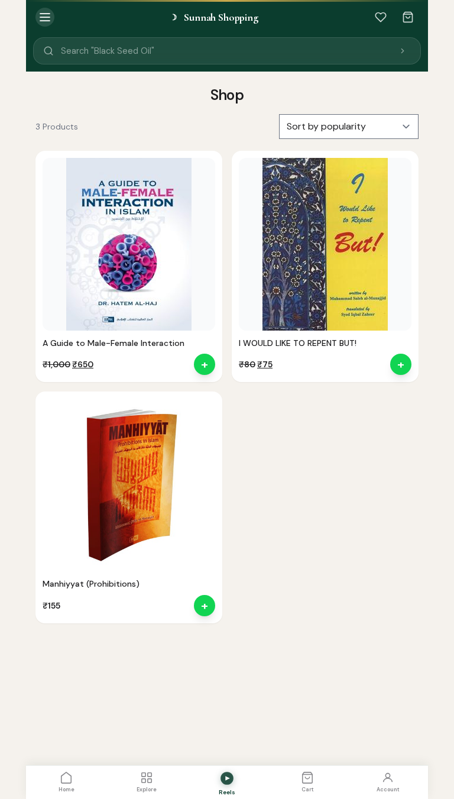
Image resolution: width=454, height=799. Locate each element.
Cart (307, 789)
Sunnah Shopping (214, 17)
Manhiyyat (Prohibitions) (91, 583)
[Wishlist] (380, 17)
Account (388, 789)
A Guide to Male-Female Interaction (113, 343)
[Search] (402, 51)
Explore (147, 789)
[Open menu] (44, 17)
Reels (227, 792)
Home (66, 789)
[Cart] (408, 17)
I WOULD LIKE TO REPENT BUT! (297, 343)
